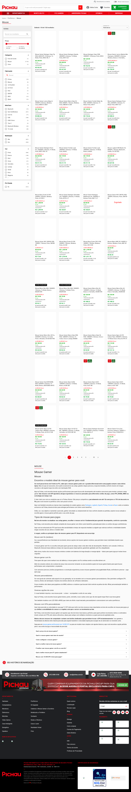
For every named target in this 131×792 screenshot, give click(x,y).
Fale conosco (71, 732)
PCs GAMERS (59, 13)
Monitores (5, 696)
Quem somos (71, 689)
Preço (7, 41)
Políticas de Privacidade (74, 738)
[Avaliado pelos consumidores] (102, 760)
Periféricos (34, 689)
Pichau (34, 770)
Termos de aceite (72, 735)
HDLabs (39, 770)
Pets (32, 719)
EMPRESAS (119, 13)
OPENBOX (99, 13)
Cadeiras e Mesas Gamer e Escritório (42, 696)
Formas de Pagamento (74, 717)
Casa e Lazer (35, 711)
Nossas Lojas (71, 695)
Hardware (5, 689)
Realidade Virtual (36, 715)
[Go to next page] (98, 457)
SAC (68, 728)
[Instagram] (118, 700)
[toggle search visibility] (27, 34)
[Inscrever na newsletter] (126, 693)
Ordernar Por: (106, 25)
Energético (5, 715)
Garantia (69, 710)
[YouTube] (127, 700)
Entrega (69, 707)
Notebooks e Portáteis (38, 700)
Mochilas (5, 704)
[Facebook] (114, 700)
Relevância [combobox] (106, 27)
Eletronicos (5, 700)
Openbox (5, 719)
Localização (70, 692)
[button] (81, 631)
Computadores (6, 692)
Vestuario (34, 704)
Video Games (6, 707)
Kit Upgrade (34, 692)
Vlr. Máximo (21, 46)
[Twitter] (122, 700)
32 (94, 457)
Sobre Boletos (71, 720)
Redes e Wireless (36, 707)
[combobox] (53, 7)
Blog (68, 699)
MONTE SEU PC (39, 13)
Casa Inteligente (7, 711)
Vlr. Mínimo (8, 46)
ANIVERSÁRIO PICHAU (79, 13)
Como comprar (71, 713)
